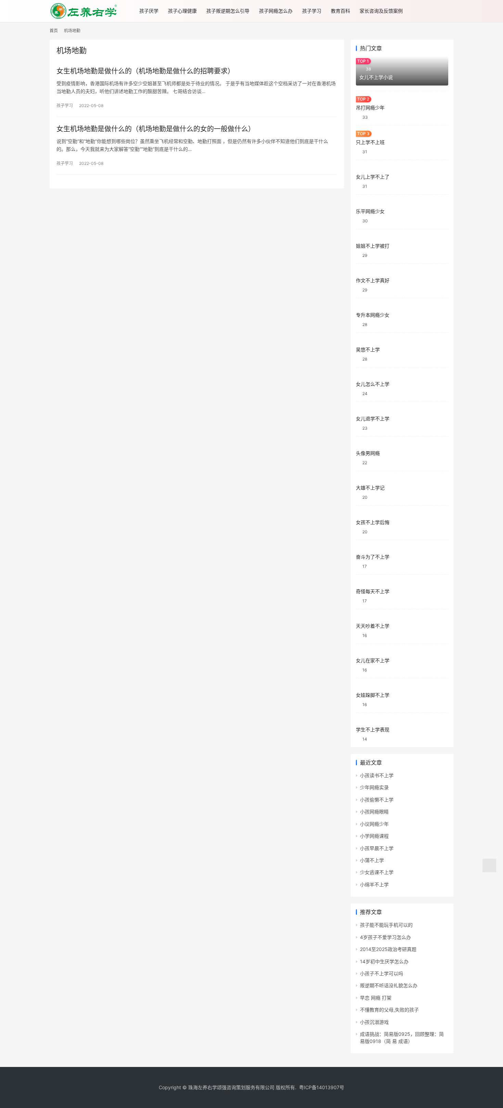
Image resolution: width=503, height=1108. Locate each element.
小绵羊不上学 (374, 884)
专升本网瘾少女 (372, 315)
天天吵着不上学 (372, 626)
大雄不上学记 (370, 488)
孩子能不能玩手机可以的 (386, 925)
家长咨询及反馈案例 (381, 11)
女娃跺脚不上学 (372, 695)
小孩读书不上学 (377, 775)
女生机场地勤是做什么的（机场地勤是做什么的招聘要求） (145, 71)
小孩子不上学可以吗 (381, 973)
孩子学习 (311, 11)
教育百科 (340, 11)
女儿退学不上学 (372, 418)
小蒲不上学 (372, 860)
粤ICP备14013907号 (321, 1087)
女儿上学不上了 (372, 177)
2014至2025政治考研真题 (388, 949)
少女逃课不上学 (377, 872)
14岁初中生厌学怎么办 (384, 961)
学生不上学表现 (372, 729)
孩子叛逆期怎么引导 (227, 11)
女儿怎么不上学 (372, 384)
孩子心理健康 (182, 11)
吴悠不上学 (368, 349)
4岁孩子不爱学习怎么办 (385, 937)
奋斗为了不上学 (372, 557)
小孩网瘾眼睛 (374, 811)
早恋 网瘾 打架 (375, 998)
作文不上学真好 (372, 280)
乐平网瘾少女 (370, 211)
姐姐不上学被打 (372, 246)
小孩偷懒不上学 (377, 800)
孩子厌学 (148, 11)
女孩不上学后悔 (372, 522)
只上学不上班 (370, 142)
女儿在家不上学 (372, 660)
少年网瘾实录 (374, 787)
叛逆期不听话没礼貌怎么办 (388, 985)
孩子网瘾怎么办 (276, 11)
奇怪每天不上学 (372, 591)
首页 (54, 30)
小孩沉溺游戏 (374, 1022)
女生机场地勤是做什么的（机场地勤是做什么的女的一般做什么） (155, 129)
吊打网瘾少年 (370, 107)
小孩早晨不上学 (377, 848)
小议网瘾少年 (374, 824)
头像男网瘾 (368, 453)
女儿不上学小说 (376, 77)
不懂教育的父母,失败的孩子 (389, 1010)
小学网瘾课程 (374, 836)
